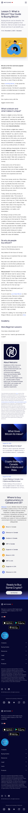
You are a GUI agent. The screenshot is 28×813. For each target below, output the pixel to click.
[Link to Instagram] (2, 689)
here (24, 315)
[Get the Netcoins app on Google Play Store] (20, 623)
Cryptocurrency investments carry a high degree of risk (13, 401)
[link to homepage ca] (7, 2)
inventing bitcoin (9, 83)
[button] (26, 2)
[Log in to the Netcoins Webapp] (14, 627)
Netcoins (4, 507)
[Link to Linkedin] (9, 689)
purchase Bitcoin (16, 294)
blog (17, 393)
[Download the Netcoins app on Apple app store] (8, 623)
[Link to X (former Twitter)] (5, 689)
